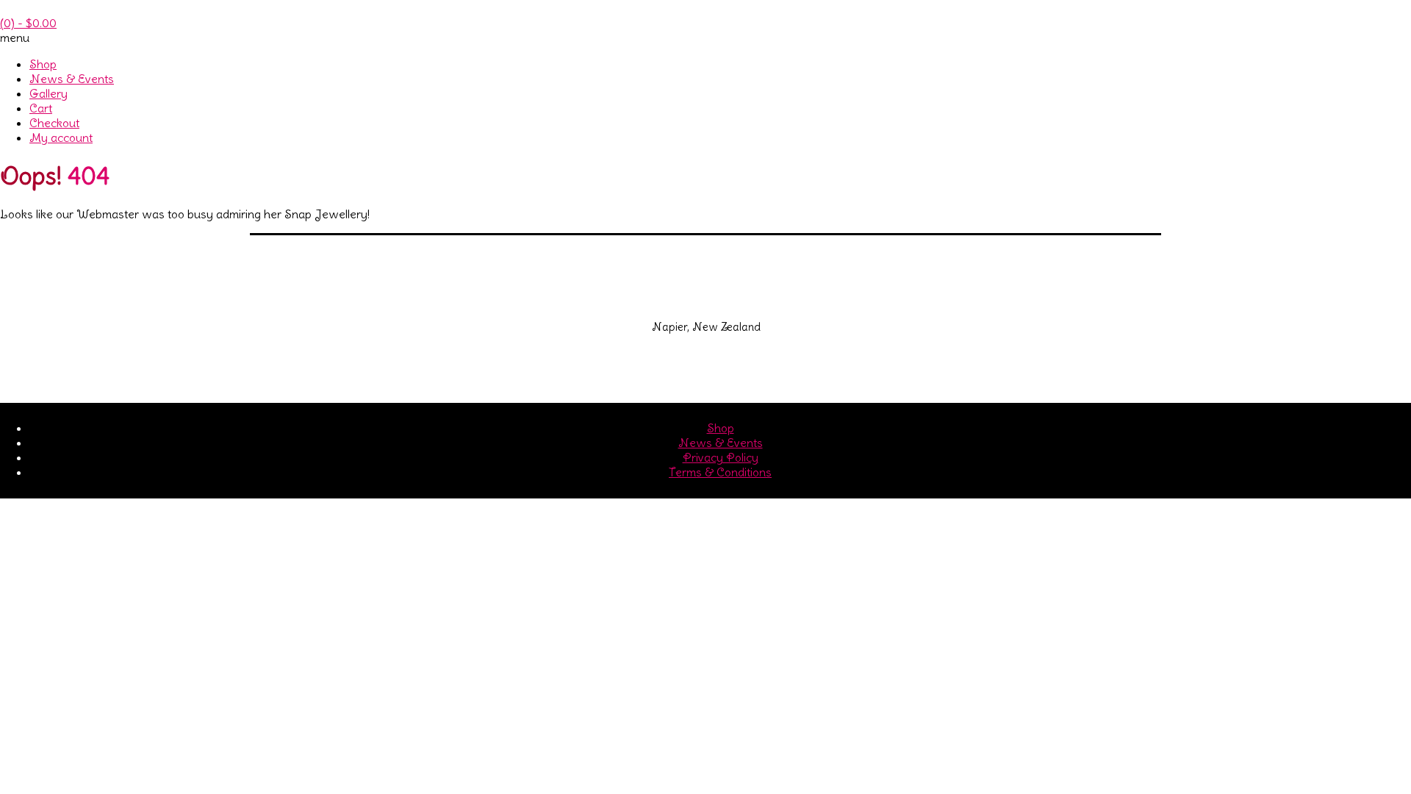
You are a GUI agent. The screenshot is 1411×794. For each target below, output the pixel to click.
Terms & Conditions (720, 472)
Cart (40, 108)
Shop (43, 64)
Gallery (48, 93)
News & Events (71, 78)
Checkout (54, 122)
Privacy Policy (720, 457)
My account (61, 137)
